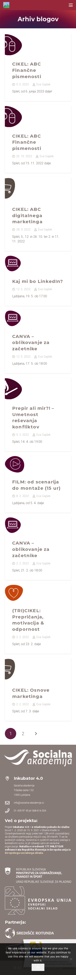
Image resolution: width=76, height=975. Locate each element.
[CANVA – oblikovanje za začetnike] (38, 341)
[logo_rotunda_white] (29, 933)
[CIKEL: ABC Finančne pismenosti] (38, 67)
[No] (71, 959)
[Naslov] (6, 5)
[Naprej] (36, 733)
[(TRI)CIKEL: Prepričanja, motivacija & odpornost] (38, 619)
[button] (70, 5)
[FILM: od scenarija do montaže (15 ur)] (38, 484)
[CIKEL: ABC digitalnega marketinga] (38, 214)
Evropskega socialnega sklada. (24, 852)
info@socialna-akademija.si (29, 802)
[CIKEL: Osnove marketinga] (38, 689)
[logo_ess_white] (38, 900)
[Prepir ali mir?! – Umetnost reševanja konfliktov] (38, 414)
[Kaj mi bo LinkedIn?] (38, 280)
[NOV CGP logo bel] (38, 758)
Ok (38, 967)
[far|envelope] (9, 803)
